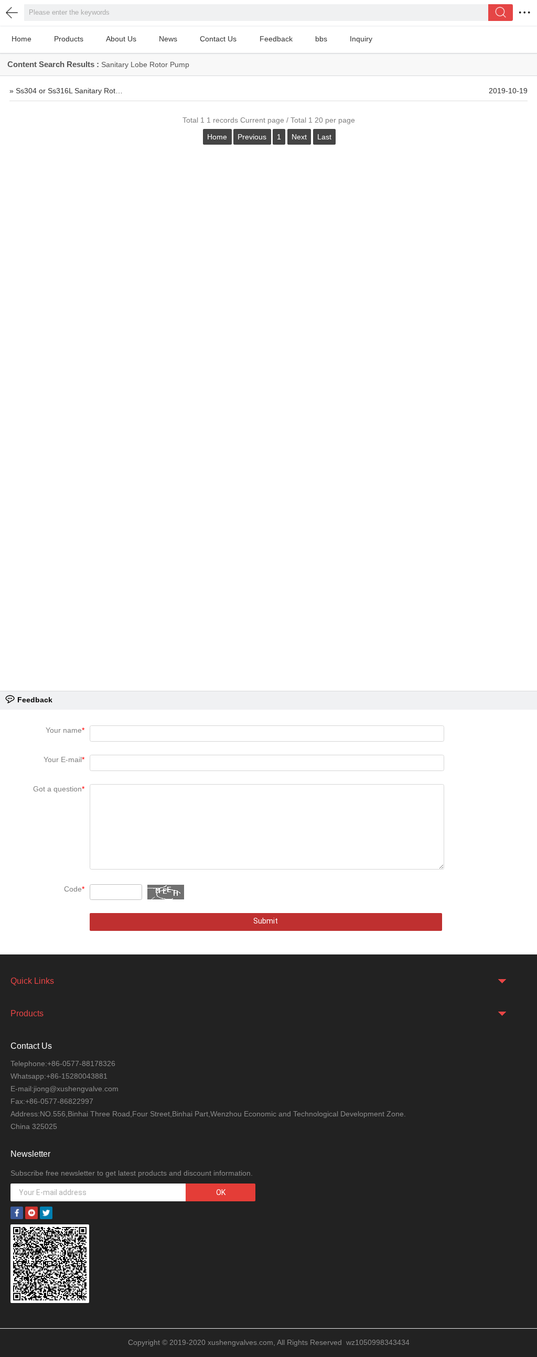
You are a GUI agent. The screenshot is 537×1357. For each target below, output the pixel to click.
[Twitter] (46, 1212)
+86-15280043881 (77, 1076)
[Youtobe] (31, 1212)
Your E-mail (64, 759)
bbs (321, 39)
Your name (65, 730)
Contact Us (218, 39)
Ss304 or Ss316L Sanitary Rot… (69, 91)
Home (21, 39)
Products (68, 39)
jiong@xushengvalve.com (76, 1088)
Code (74, 889)
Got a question (58, 789)
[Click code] (165, 892)
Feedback (276, 39)
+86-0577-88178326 (81, 1063)
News (168, 39)
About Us (121, 39)
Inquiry (361, 39)
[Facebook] (16, 1212)
